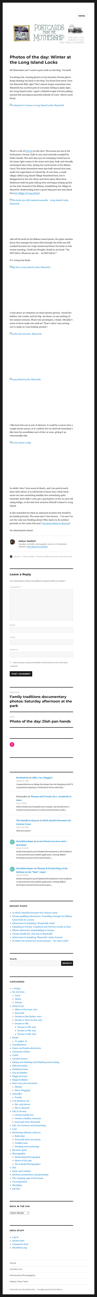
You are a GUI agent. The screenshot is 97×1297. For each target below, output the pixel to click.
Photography (18, 1153)
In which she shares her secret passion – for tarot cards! (40, 941)
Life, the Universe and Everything (29, 1125)
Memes (18, 1087)
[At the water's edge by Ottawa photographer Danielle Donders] (41, 462)
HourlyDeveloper (24, 841)
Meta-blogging (22, 1090)
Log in (15, 1237)
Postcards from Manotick (27, 1122)
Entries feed (18, 1240)
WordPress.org (19, 1247)
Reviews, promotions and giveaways (30, 1174)
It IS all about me (20, 1101)
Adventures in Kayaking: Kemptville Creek (33, 923)
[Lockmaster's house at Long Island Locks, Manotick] (41, 125)
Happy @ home (20, 1076)
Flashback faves (20, 1069)
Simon (18, 999)
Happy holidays (20, 1079)
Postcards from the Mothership (22, 1289)
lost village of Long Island (26, 193)
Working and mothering (27, 1146)
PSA (14, 1167)
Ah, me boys (18, 992)
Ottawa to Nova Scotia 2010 (28, 1020)
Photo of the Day (65, 556)
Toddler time (21, 1143)
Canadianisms (19, 1044)
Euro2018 (19, 1013)
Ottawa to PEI (21, 1023)
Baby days (20, 1136)
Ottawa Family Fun (24, 1115)
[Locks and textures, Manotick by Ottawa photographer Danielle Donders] (41, 353)
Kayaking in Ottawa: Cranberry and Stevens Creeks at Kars (41, 926)
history (29, 151)
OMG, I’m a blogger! (42, 777)
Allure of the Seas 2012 (26, 1009)
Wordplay (17, 1185)
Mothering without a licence (26, 1132)
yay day (16, 1188)
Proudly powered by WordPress (49, 1289)
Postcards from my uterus (28, 1139)
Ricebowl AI (22, 777)
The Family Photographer (28, 1164)
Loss (14, 1129)
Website (14, 650)
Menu (81, 16)
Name (12, 625)
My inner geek (19, 1150)
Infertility (17, 1094)
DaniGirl (17, 556)
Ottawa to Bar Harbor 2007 (28, 1016)
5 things (16, 988)
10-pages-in (21, 1041)
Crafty (15, 1055)
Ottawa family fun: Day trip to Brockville (32, 934)
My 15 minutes (22, 1108)
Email (13, 637)
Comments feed (20, 1244)
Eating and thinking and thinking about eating (35, 1062)
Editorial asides (20, 1065)
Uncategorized (19, 1181)
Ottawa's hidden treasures (47, 556)
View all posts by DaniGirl (37, 547)
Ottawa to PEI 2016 (26, 1034)
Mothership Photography (27, 1157)
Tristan (18, 1002)
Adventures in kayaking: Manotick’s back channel (37, 937)
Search (13, 959)
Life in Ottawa (19, 1111)
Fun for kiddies (19, 1072)
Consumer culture (21, 1051)
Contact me (16, 1269)
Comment (15, 587)
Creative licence (20, 1058)
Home (13, 1263)
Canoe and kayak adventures (26, 1048)
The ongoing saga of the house (27, 1178)
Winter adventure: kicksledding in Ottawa (33, 930)
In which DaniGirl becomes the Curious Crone (35, 912)
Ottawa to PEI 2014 (26, 1027)
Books (15, 1037)
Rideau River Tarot (19, 1281)
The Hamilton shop (26, 820)
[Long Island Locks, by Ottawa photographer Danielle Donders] (41, 399)
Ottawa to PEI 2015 (26, 1030)
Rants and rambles (21, 1171)
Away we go (18, 1006)
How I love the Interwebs (24, 1083)
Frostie (18, 1097)
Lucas (17, 995)
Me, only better (22, 1104)
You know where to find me (56, 523)
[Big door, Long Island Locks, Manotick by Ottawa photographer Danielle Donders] (41, 286)
